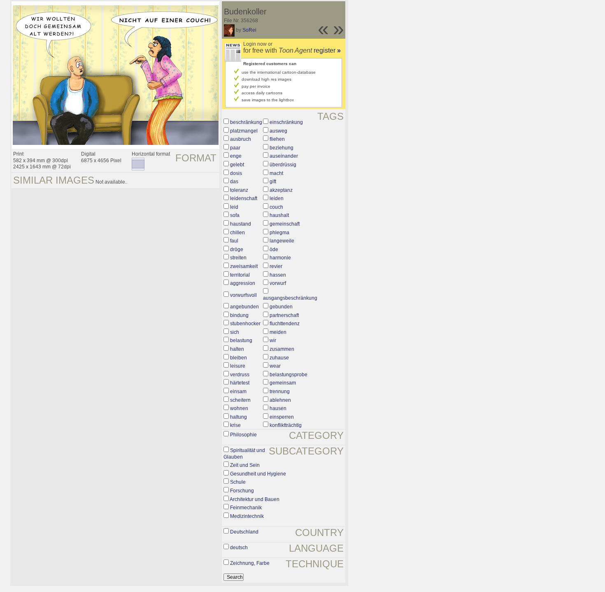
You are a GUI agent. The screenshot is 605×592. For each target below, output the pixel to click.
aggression (242, 283)
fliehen (277, 139)
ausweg (278, 131)
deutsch (239, 547)
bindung (239, 315)
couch (276, 207)
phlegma (279, 232)
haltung (238, 417)
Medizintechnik (247, 516)
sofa (235, 215)
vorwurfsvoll (243, 295)
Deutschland (244, 532)
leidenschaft (243, 198)
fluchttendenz (285, 323)
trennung (280, 391)
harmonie (280, 258)
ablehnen (280, 400)
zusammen (282, 349)
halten (237, 349)
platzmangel (244, 131)
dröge (236, 249)
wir (273, 340)
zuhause (279, 358)
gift (273, 181)
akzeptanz (281, 190)
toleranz (239, 190)
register (327, 50)
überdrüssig (283, 165)
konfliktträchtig (286, 425)
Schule (238, 482)
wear (275, 366)
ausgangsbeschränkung (290, 298)
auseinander (284, 156)
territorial (240, 275)
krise (235, 425)
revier (276, 266)
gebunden (281, 307)
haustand (240, 224)
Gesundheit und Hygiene (258, 474)
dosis (236, 173)
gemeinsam (283, 383)
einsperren (282, 417)
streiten (238, 258)
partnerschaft (284, 315)
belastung (241, 340)
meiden (278, 332)
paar (235, 148)
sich (234, 332)
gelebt (237, 165)
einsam (238, 391)
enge (236, 156)
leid (234, 207)
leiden (277, 198)
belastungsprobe (288, 375)
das (234, 181)
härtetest (239, 383)
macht (276, 173)
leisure (237, 366)
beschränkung (246, 122)
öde (274, 249)
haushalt (279, 215)
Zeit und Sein (245, 465)
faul (234, 241)
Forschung (242, 491)
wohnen (239, 408)
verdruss (239, 375)
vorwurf (278, 283)
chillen (237, 232)
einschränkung (286, 122)
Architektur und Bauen (254, 499)
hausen (278, 408)
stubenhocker (245, 323)
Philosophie (243, 435)
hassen (278, 275)
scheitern (240, 400)
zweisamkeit (244, 266)
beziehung (281, 148)
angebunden (244, 307)
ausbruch (240, 139)
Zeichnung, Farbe (250, 563)
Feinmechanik (246, 507)
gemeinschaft (285, 224)
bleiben (238, 358)
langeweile (282, 241)
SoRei (249, 30)
